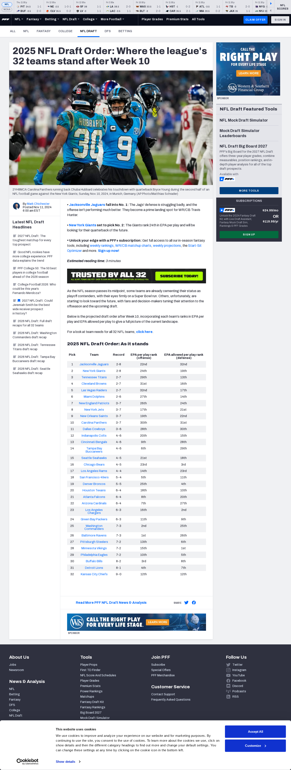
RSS (235, 696)
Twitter (237, 664)
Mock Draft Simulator (94, 718)
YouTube (238, 675)
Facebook (239, 680)
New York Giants (82, 225)
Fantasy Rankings (92, 707)
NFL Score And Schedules (98, 675)
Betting (125, 31)
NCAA (7, 9)
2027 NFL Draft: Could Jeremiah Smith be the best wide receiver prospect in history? (33, 307)
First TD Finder (90, 670)
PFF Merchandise (163, 675)
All (13, 31)
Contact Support (163, 694)
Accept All (255, 731)
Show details (65, 761)
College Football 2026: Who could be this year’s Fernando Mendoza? (34, 289)
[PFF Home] (5, 20)
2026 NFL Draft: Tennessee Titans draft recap (34, 347)
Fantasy (44, 31)
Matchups (87, 696)
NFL (7, 4)
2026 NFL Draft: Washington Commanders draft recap (35, 335)
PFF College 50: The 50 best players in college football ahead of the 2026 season (35, 272)
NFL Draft (89, 31)
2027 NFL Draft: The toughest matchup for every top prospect (32, 240)
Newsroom (16, 670)
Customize (253, 745)
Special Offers (161, 670)
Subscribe (158, 664)
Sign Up (249, 234)
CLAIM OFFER (255, 19)
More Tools (249, 190)
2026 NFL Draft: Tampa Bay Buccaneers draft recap (34, 359)
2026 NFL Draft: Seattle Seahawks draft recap (31, 371)
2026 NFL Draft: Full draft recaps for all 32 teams (32, 323)
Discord (237, 686)
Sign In (280, 19)
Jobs (12, 664)
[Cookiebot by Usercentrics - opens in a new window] (27, 762)
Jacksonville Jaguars (87, 204)
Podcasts (239, 691)
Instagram (239, 670)
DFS (108, 31)
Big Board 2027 (91, 712)
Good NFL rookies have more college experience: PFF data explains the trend (33, 256)
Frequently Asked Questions (170, 699)
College (65, 31)
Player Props (88, 664)
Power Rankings (91, 691)
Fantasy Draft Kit (92, 702)
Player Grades (89, 680)
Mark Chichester (38, 203)
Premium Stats (90, 686)
